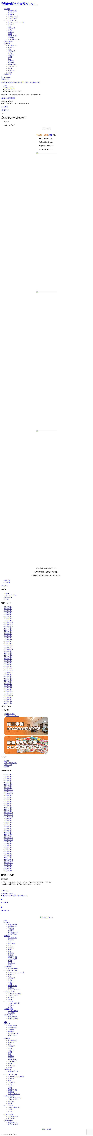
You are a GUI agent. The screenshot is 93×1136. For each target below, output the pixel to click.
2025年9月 (8, 628)
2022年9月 (8, 697)
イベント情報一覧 (14, 1003)
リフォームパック (14, 39)
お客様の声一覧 (13, 968)
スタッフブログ (9, 991)
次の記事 (7, 582)
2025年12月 (8, 622)
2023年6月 (8, 680)
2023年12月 (8, 668)
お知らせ (11, 997)
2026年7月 (8, 609)
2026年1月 (8, 620)
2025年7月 (8, 632)
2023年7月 (8, 678)
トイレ (10, 30)
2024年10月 (8, 649)
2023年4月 (8, 684)
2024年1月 (8, 666)
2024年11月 (8, 647)
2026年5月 (8, 613)
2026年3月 (8, 616)
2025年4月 (8, 638)
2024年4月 (8, 661)
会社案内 (7, 9)
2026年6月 (8, 611)
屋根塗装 (11, 62)
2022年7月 (8, 701)
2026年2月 (8, 618)
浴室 (9, 26)
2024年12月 (8, 645)
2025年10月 (8, 626)
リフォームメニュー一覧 (16, 22)
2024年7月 (8, 655)
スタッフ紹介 (12, 18)
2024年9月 (8, 651)
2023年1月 (8, 689)
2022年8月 (8, 699)
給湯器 (10, 34)
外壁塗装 (11, 37)
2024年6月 (8, 657)
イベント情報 (8, 1001)
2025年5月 (8, 636)
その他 (10, 68)
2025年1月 (8, 643)
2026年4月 (8, 614)
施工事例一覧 (12, 45)
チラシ (10, 1007)
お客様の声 (8, 74)
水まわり (11, 32)
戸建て (10, 72)
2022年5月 (8, 703)
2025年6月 (8, 634)
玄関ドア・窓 (12, 36)
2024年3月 (8, 663)
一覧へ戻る (4, 585)
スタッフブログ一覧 (14, 993)
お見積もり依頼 (13, 1018)
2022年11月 (8, 693)
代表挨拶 (11, 12)
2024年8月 (8, 653)
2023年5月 (8, 682)
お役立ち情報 (8, 1009)
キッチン (11, 24)
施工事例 (7, 43)
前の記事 (7, 580)
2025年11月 (8, 624)
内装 (9, 59)
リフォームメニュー (10, 20)
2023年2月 (8, 688)
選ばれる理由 (8, 41)
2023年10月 (8, 672)
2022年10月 (8, 695)
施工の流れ (11, 1013)
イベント (11, 1005)
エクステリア (12, 66)
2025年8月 (8, 630)
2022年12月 (8, 691)
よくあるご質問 (13, 1011)
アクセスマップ (13, 16)
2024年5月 (8, 659)
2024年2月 (8, 664)
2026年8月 (8, 607)
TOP (5, 920)
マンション (11, 70)
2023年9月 (8, 674)
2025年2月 (8, 641)
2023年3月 (8, 686)
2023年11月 (8, 670)
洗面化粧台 (11, 28)
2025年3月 (8, 639)
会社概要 (11, 14)
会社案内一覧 (12, 11)
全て (6, 593)
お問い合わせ (8, 1014)
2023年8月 (8, 676)
